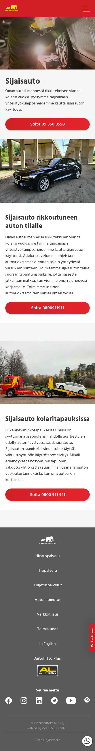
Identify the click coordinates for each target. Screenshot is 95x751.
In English (47, 644)
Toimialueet (47, 629)
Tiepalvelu (47, 571)
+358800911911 (57, 728)
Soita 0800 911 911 (47, 494)
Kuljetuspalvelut (47, 585)
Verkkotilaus (47, 615)
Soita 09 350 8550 (47, 124)
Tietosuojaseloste (47, 740)
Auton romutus (48, 600)
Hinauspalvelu (47, 556)
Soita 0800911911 (47, 308)
